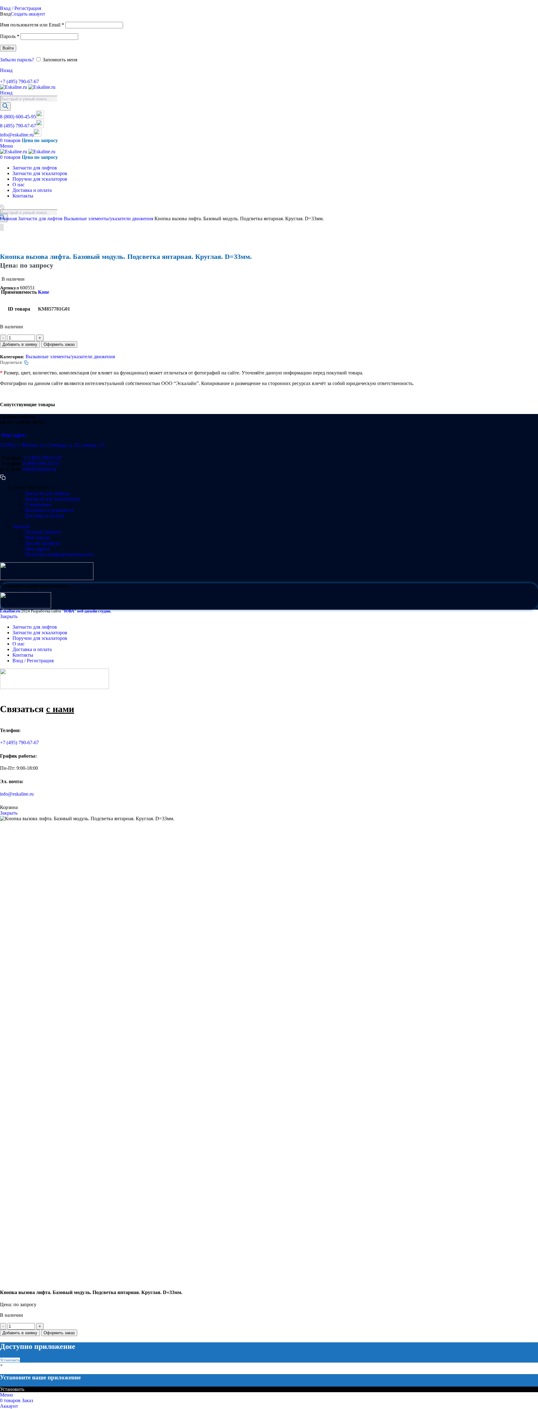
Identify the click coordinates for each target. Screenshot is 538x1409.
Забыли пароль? (17, 59)
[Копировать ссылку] (2, 76)
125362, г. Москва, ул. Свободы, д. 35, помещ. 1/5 (52, 445)
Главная (9, 218)
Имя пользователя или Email (32, 24)
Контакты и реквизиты (49, 510)
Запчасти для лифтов (41, 218)
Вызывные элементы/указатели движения (109, 218)
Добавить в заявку (19, 344)
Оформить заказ (59, 344)
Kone (43, 292)
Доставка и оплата (44, 515)
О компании (38, 504)
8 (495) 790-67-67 (18, 125)
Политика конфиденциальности (59, 554)
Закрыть (8, 616)
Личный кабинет (43, 532)
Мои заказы (37, 537)
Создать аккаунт (28, 14)
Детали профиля (42, 543)
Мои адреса (37, 548)
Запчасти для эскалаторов (52, 499)
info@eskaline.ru (17, 134)
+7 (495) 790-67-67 (19, 81)
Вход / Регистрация (33, 660)
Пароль (9, 36)
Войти (8, 48)
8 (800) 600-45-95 (18, 116)
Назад (6, 70)
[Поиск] (5, 106)
